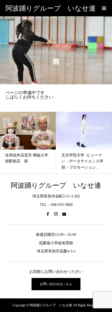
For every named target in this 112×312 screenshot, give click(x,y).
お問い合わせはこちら (56, 284)
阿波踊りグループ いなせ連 (50, 8)
